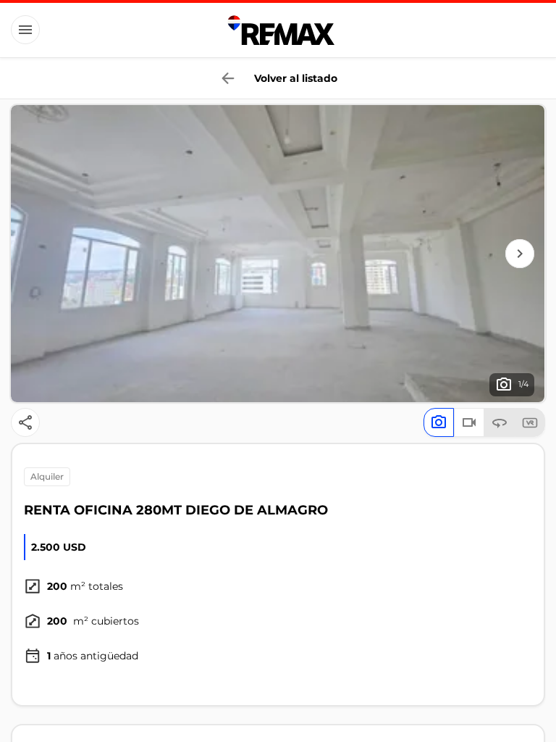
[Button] (25, 29)
